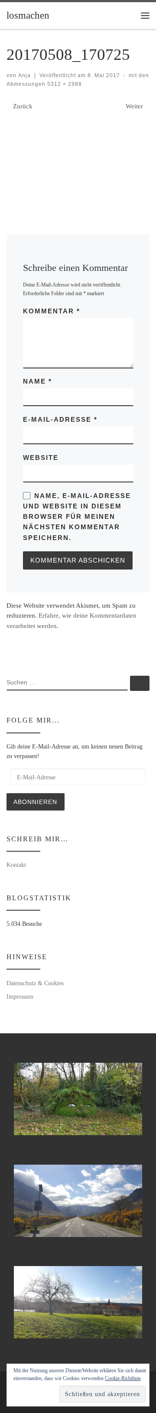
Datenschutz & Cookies (35, 983)
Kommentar (51, 311)
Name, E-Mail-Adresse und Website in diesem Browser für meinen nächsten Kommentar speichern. (77, 516)
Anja (24, 75)
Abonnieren (35, 801)
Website (40, 457)
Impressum (19, 996)
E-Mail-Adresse (60, 419)
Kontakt (16, 864)
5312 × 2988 (64, 84)
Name (37, 381)
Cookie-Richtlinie (123, 1378)
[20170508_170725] (78, 158)
